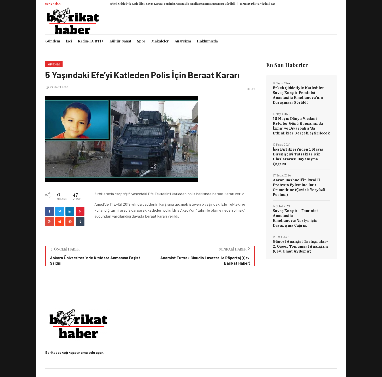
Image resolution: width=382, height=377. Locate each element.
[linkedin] (69, 211)
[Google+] (49, 221)
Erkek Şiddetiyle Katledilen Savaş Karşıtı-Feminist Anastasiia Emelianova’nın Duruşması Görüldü (162, 3)
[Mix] (69, 221)
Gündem (54, 64)
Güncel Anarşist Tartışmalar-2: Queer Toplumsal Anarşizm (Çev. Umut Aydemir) (300, 246)
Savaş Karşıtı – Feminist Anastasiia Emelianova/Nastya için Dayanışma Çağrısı (295, 218)
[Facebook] (49, 211)
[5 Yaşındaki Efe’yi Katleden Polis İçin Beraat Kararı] (121, 138)
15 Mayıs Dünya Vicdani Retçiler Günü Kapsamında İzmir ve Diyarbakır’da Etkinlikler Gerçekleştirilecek (301, 125)
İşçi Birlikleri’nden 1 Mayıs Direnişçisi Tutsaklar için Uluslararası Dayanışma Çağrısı (298, 156)
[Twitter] (59, 211)
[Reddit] (59, 221)
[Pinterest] (80, 211)
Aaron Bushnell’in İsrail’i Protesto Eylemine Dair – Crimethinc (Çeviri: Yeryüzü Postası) (299, 187)
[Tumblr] (80, 221)
